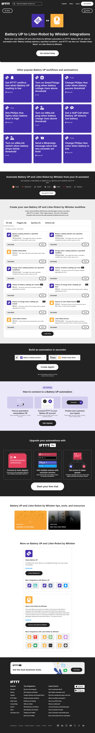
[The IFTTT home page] (6, 4)
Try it (42, 244)
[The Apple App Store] (80, 686)
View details (10, 244)
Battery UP (14, 34)
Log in (78, 3)
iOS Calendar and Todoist (31, 709)
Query (58, 270)
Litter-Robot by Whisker (48, 34)
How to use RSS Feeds (55, 701)
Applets (12, 695)
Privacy (44, 725)
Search (12, 707)
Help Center (13, 701)
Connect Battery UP (34, 573)
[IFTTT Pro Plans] (82, 268)
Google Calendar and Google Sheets (34, 695)
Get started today (47, 53)
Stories (12, 692)
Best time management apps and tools (59, 695)
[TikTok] (79, 726)
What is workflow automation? (57, 698)
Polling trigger (17, 238)
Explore (64, 3)
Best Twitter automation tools (57, 692)
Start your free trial (47, 486)
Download (28, 620)
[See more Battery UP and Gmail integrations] (47, 585)
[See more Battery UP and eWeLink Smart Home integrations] (32, 585)
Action (15, 253)
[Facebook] (58, 726)
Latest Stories (53, 686)
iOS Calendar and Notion (31, 692)
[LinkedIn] (62, 726)
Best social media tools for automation (59, 715)
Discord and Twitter (29, 715)
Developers (13, 725)
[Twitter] (74, 726)
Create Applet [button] (47, 367)
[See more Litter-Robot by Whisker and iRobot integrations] (47, 637)
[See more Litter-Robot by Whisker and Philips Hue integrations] (47, 645)
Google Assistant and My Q (31, 698)
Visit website (28, 568)
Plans (71, 3)
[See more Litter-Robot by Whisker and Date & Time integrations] (63, 645)
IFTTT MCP (13, 698)
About (50, 725)
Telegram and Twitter (29, 712)
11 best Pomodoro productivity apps (59, 707)
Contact (38, 725)
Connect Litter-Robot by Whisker (37, 624)
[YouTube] (70, 726)
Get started (87, 3)
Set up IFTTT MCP (47, 193)
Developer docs (14, 712)
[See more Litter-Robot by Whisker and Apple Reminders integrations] (63, 637)
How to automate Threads (56, 709)
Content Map (14, 704)
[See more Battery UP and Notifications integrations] (63, 585)
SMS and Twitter (28, 704)
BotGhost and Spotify (30, 701)
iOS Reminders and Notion (31, 707)
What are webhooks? (54, 704)
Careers (21, 725)
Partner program (29, 725)
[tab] (9, 223)
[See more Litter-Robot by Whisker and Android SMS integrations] (32, 645)
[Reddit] (83, 726)
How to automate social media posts (59, 712)
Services (12, 689)
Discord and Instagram (30, 689)
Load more (47, 333)
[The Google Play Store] (80, 691)
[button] (47, 423)
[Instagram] (66, 726)
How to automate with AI (55, 689)
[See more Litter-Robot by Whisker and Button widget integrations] (32, 637)
